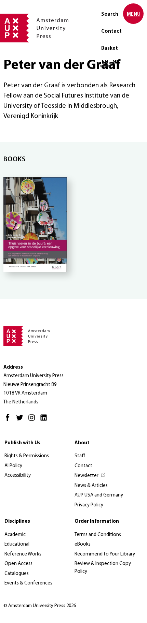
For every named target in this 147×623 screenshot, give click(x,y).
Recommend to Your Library (105, 554)
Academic (15, 534)
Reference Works (22, 554)
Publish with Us (22, 443)
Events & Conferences (28, 583)
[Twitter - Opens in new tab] (21, 420)
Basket (109, 48)
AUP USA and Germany (99, 495)
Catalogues (16, 573)
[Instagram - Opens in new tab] (33, 420)
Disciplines (17, 521)
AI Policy (13, 466)
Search (109, 14)
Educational (16, 544)
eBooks (83, 544)
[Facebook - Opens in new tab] (9, 420)
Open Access (18, 563)
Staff (80, 456)
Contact (111, 31)
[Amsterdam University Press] (34, 28)
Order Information (97, 521)
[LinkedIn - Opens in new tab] (45, 420)
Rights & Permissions (26, 456)
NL (115, 62)
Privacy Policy (89, 505)
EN (105, 62)
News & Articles (91, 485)
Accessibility (17, 475)
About (82, 443)
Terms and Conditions (98, 534)
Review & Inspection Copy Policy (103, 567)
